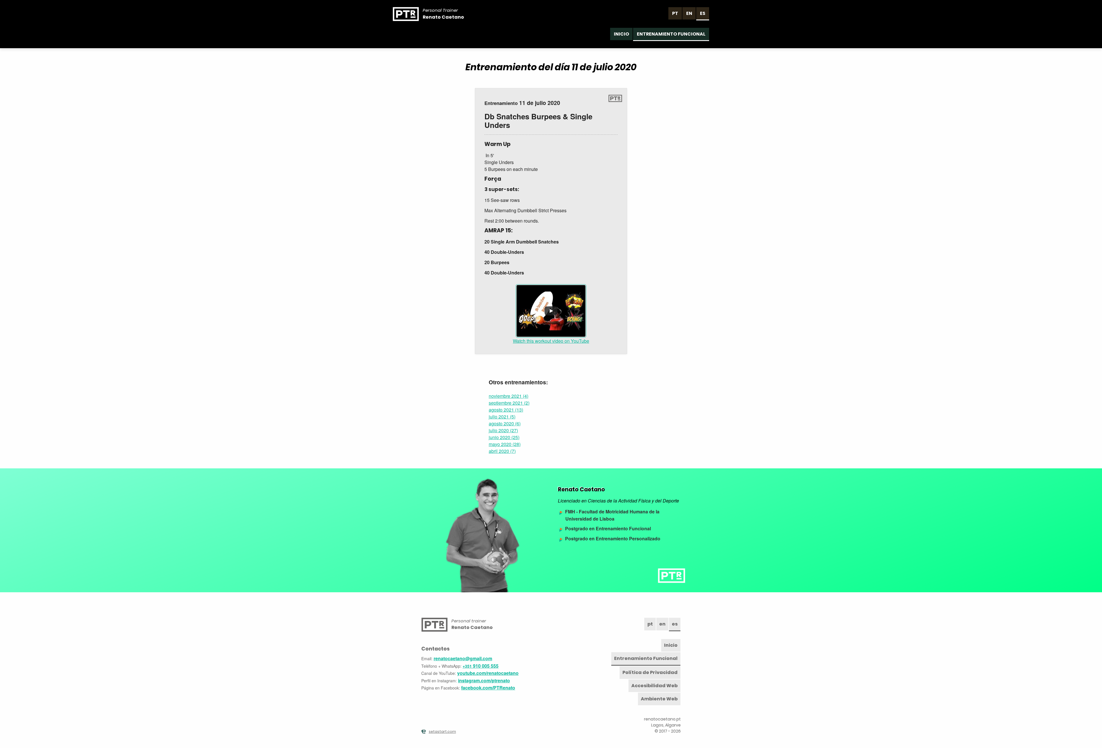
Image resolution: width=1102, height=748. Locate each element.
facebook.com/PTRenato (488, 687)
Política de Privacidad (650, 672)
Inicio (621, 34)
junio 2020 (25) (504, 437)
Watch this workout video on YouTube (551, 341)
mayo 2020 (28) (505, 444)
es (702, 13)
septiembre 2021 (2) (509, 403)
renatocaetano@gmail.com (463, 658)
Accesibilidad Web (654, 685)
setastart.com (442, 731)
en (689, 13)
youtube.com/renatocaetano (488, 673)
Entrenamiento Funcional (671, 34)
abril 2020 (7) (502, 451)
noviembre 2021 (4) (508, 396)
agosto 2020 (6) (505, 423)
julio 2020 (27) (503, 430)
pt (675, 13)
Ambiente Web (659, 699)
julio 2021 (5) (502, 416)
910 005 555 (480, 666)
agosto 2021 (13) (506, 409)
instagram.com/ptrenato (484, 680)
